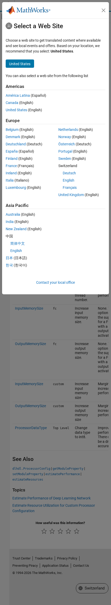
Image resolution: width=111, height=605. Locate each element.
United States (16, 110)
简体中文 (17, 243)
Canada (12, 103)
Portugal (65, 151)
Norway (64, 137)
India (10, 222)
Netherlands (68, 130)
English (68, 180)
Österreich (66, 144)
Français (70, 187)
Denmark (13, 137)
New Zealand (16, 229)
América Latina (18, 95)
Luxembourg (16, 187)
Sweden (64, 158)
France (11, 166)
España (12, 151)
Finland (12, 158)
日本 (9, 258)
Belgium (12, 130)
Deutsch (69, 173)
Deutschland (16, 144)
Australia (13, 214)
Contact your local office (55, 282)
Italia (10, 180)
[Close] (103, 10)
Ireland (11, 173)
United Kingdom (71, 195)
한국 (9, 265)
